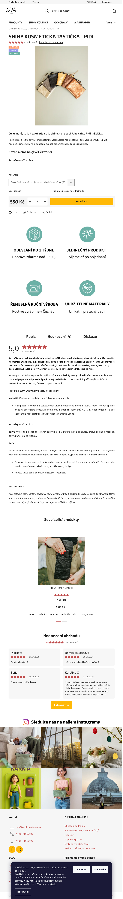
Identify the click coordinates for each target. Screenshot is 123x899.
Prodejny (69, 835)
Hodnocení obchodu (61, 635)
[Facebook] (12, 849)
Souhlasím (100, 869)
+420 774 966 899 (24, 833)
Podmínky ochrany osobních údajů (81, 830)
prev (11, 578)
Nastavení (22, 891)
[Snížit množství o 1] (30, 201)
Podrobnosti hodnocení (51, 42)
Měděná (43, 614)
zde (54, 884)
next (112, 578)
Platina (32, 614)
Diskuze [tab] (90, 336)
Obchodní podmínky (18, 2)
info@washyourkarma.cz (28, 827)
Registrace (107, 2)
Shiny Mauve (86, 614)
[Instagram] (19, 849)
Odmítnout (81, 869)
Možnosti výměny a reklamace (79, 848)
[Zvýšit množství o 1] (45, 201)
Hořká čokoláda (69, 614)
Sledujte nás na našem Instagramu (65, 721)
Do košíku (81, 201)
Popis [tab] (31, 336)
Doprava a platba (73, 839)
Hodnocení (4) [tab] (59, 336)
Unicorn (54, 614)
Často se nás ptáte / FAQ (76, 844)
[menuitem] (15, 22)
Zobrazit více (61, 705)
